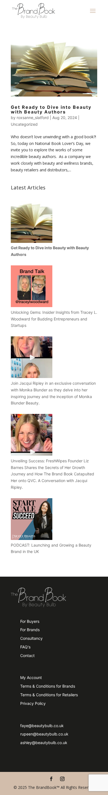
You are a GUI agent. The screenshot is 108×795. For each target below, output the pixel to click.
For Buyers (29, 621)
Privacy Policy (33, 703)
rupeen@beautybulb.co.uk (44, 734)
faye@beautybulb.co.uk (42, 725)
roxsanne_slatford (33, 117)
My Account (31, 677)
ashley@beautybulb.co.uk (43, 742)
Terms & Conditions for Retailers (49, 694)
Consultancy (31, 638)
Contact (27, 655)
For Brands (30, 629)
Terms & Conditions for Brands (47, 686)
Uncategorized (24, 124)
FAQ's (25, 647)
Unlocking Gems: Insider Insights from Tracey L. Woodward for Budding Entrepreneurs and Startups (54, 319)
